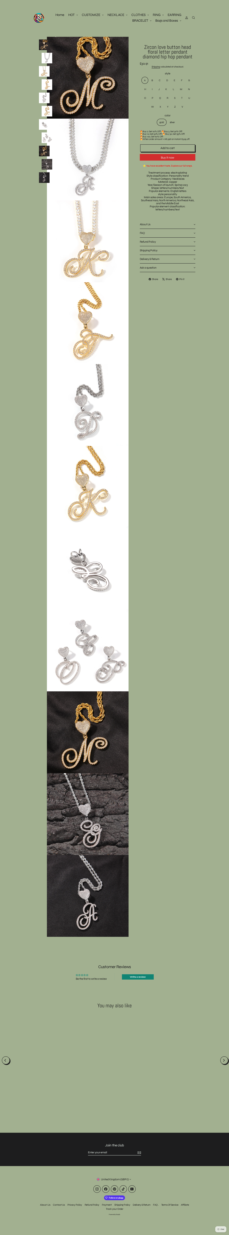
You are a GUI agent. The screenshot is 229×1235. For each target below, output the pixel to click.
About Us (145, 224)
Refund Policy (148, 241)
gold (161, 122)
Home (59, 15)
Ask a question (148, 267)
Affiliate (185, 1204)
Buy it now (167, 157)
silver (172, 122)
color (167, 115)
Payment (107, 1204)
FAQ (142, 233)
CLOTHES (138, 15)
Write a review (138, 977)
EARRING (174, 15)
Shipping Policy (148, 250)
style (167, 73)
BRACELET (140, 20)
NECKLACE (116, 15)
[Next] (224, 1060)
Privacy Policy (74, 1204)
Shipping (156, 66)
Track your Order (114, 1208)
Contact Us (59, 1204)
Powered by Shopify (114, 1214)
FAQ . (155, 1204)
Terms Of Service (169, 1204)
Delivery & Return (149, 259)
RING (157, 15)
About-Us (45, 1204)
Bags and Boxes (167, 20)
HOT (71, 15)
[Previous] (6, 1060)
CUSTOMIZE (91, 15)
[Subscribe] (139, 1152)
